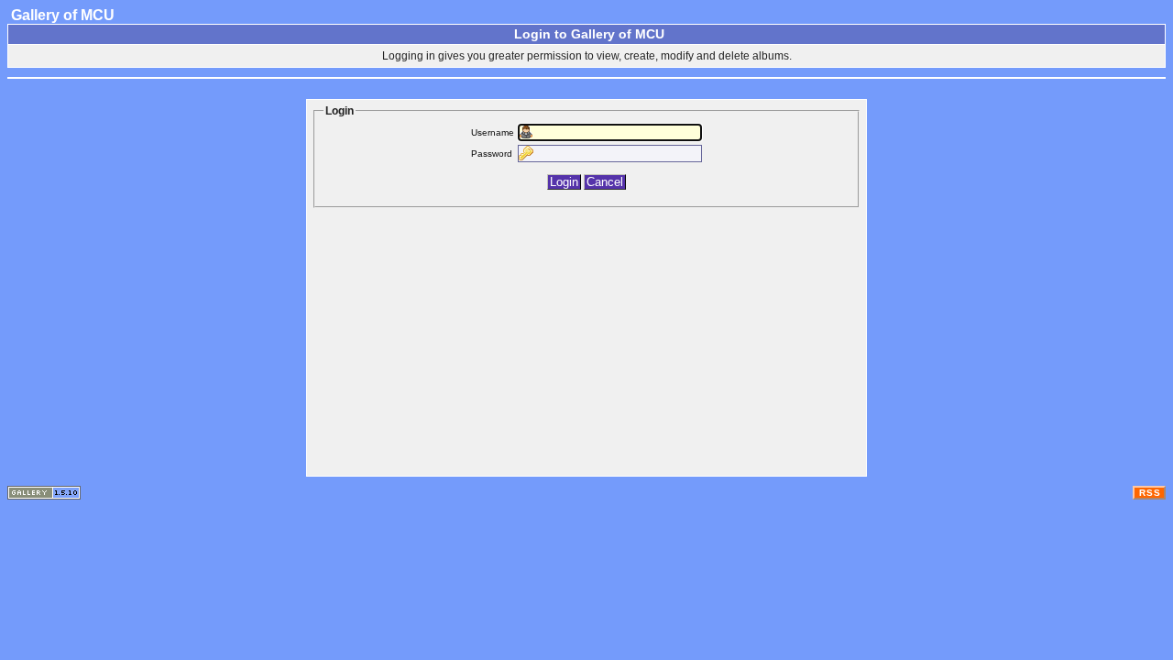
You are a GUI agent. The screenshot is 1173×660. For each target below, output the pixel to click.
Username (492, 132)
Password (491, 153)
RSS (1150, 493)
